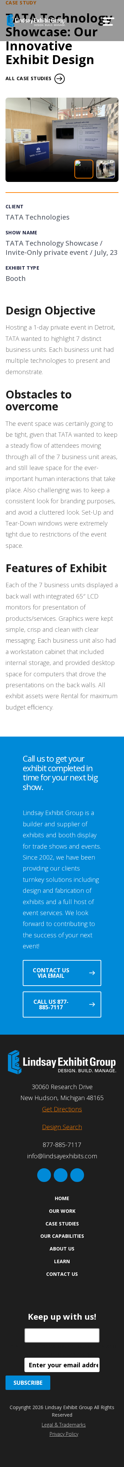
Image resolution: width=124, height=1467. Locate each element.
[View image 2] (105, 169)
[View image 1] (83, 169)
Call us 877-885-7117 (51, 1004)
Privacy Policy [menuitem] (64, 1434)
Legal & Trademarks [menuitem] (64, 1424)
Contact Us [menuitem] (62, 1274)
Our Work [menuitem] (62, 1211)
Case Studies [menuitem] (62, 1223)
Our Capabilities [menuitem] (62, 1236)
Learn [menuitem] (62, 1261)
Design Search (62, 1127)
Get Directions (62, 1109)
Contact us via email (51, 972)
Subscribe (27, 1382)
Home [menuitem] (62, 1198)
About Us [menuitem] (62, 1248)
